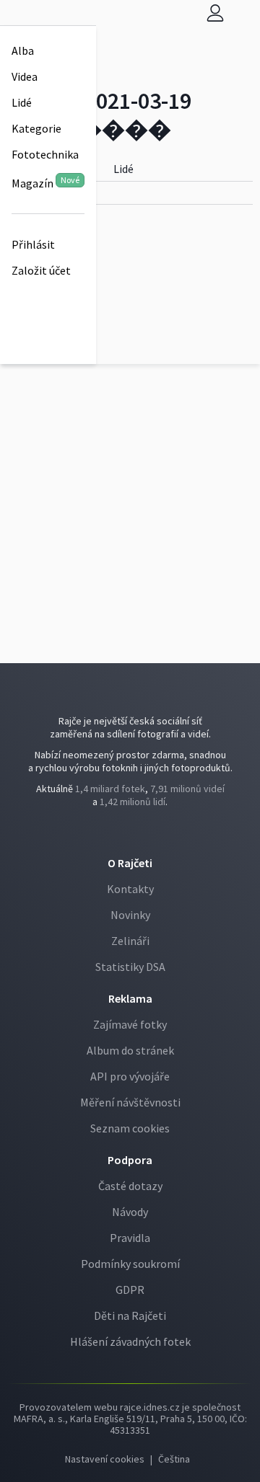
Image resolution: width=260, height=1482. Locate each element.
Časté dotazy (130, 1186)
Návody (130, 1211)
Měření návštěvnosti (130, 1102)
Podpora (130, 1160)
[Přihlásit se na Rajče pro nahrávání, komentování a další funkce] (215, 12)
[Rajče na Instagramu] (133, 831)
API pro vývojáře (130, 1076)
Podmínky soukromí (130, 1263)
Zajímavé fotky (130, 1024)
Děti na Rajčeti (130, 1315)
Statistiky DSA (130, 966)
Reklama (130, 998)
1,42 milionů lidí (132, 801)
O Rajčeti (130, 863)
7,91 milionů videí (187, 788)
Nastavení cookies (104, 1459)
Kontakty (130, 889)
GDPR (130, 1289)
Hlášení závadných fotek (130, 1341)
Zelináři (130, 940)
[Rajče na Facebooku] (127, 831)
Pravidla (130, 1237)
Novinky (130, 915)
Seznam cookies (130, 1128)
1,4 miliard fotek (110, 788)
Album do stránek (130, 1050)
